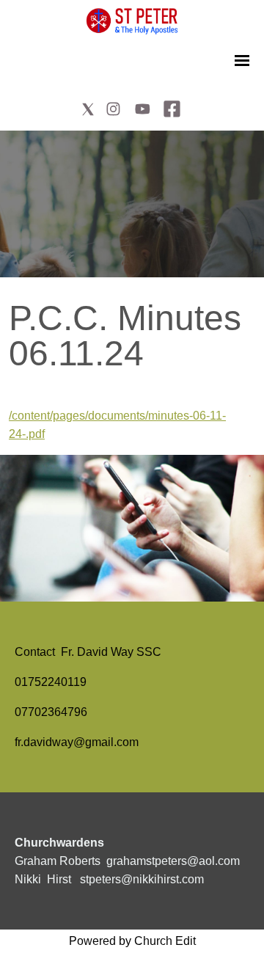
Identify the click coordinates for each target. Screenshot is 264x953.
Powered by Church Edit (132, 941)
